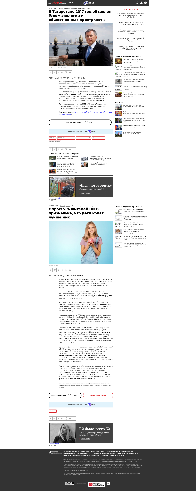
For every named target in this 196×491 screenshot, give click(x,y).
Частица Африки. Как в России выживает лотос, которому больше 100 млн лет (135, 244)
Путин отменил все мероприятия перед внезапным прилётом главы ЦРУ (134, 120)
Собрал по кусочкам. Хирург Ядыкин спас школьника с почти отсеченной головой (135, 87)
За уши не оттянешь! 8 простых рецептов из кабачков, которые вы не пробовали (135, 60)
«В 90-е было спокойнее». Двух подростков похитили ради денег (134, 210)
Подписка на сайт (69, 454)
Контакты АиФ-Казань (84, 454)
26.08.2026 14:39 (53, 206)
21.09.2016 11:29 (53, 8)
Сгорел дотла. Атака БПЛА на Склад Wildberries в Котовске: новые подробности (131, 48)
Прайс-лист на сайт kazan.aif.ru (127, 454)
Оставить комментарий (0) (98, 395)
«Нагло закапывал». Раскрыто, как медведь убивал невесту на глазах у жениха (135, 74)
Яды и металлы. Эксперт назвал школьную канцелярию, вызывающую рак (134, 231)
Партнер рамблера (81, 483)
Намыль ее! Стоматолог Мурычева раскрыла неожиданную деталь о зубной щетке (134, 67)
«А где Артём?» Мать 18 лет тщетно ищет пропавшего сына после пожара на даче (135, 224)
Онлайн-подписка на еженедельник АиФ (120, 451)
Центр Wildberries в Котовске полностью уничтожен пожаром (133, 105)
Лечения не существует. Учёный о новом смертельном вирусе (134, 80)
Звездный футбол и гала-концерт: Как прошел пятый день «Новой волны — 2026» (131, 40)
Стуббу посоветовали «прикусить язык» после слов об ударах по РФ (134, 112)
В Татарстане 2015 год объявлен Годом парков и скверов (67, 157)
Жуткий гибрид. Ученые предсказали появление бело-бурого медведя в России (135, 238)
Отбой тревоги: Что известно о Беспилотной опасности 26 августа (131, 23)
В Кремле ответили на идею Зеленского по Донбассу (132, 132)
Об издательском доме (71, 451)
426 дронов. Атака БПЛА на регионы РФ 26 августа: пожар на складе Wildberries (131, 15)
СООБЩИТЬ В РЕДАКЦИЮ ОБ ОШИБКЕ (113, 456)
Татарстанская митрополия (57, 67)
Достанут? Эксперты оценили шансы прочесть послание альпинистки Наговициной (135, 217)
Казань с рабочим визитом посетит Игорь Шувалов (98, 163)
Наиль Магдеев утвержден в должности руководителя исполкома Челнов (66, 164)
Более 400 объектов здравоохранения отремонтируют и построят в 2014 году (100, 158)
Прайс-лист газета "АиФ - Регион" (104, 454)
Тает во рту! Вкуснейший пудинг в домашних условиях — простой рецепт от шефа (134, 94)
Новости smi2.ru (55, 198)
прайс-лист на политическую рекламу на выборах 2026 (81, 456)
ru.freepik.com (53, 265)
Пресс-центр (85, 451)
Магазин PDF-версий (97, 451)
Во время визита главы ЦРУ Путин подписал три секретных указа (134, 126)
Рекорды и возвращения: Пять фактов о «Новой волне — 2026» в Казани (131, 31)
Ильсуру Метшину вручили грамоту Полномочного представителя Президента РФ (67, 171)
